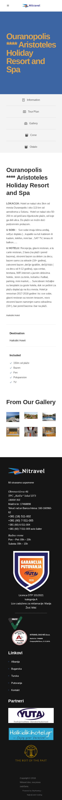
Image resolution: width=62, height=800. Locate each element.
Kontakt (15, 690)
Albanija (15, 661)
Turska (15, 675)
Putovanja (16, 683)
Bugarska (16, 668)
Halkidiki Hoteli (17, 340)
